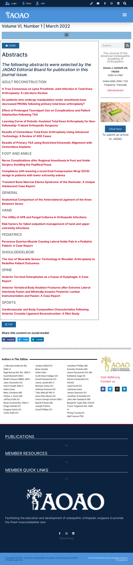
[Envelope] (98, 3)
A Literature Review (34, 93)
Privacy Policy (67, 538)
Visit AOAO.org (110, 377)
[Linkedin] (118, 3)
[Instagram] (111, 3)
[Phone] (91, 3)
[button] (125, 4)
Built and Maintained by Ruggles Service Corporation (108, 559)
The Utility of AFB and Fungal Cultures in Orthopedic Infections (44, 217)
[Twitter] (110, 389)
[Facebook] (103, 389)
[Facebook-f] (104, 3)
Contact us (108, 381)
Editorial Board (115, 90)
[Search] (127, 45)
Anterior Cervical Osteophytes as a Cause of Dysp (36, 277)
